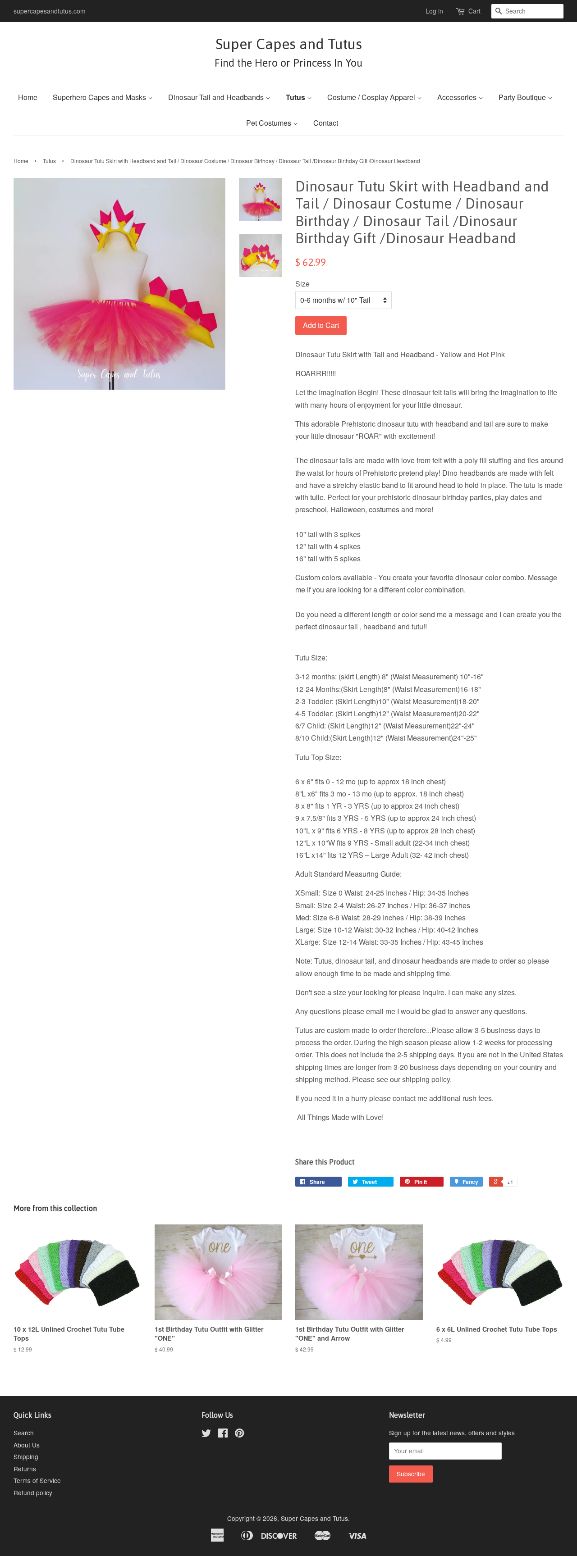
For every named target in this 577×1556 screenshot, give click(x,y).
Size (302, 283)
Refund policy (33, 1492)
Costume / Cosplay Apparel (372, 97)
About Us (27, 1444)
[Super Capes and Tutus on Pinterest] (239, 1434)
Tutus (296, 97)
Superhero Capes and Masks (100, 97)
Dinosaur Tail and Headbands (217, 97)
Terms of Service (37, 1480)
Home (27, 97)
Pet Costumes (269, 123)
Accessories (457, 97)
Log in (434, 10)
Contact (325, 123)
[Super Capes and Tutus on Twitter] (206, 1434)
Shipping (26, 1456)
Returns (25, 1468)
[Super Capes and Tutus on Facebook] (223, 1434)
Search (24, 1432)
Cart (474, 10)
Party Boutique (523, 97)
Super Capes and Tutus (288, 52)
